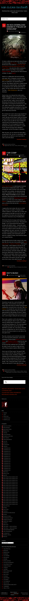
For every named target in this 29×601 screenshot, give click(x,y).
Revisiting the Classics (8, 517)
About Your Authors (7, 425)
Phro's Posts (5, 509)
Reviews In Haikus (7, 516)
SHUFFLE (5, 522)
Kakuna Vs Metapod (15, 243)
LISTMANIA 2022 (6, 465)
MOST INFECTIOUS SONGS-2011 (10, 480)
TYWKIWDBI (6, 586)
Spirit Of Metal (6, 577)
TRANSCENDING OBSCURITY (10, 584)
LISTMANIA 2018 (6, 458)
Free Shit (5, 441)
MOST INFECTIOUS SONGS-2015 (10, 487)
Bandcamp (5, 550)
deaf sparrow (6, 557)
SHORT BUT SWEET (7, 521)
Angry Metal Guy (6, 548)
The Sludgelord (6, 581)
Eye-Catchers (6, 437)
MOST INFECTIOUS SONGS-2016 (10, 488)
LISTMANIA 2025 (6, 470)
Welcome (5, 536)
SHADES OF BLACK (7, 519)
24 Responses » (23, 276)
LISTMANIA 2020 (6, 461)
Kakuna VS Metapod (18, 267)
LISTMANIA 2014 (6, 451)
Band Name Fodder (7, 429)
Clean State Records (7, 186)
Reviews (5, 514)
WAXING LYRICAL (7, 534)
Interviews (5, 443)
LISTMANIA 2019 (6, 460)
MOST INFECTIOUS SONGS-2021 (10, 497)
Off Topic (5, 507)
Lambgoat (5, 567)
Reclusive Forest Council (22, 372)
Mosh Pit (5, 475)
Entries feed (5, 416)
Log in (4, 414)
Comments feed (6, 418)
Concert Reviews (6, 434)
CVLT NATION (6, 555)
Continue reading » (22, 139)
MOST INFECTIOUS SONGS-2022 (10, 499)
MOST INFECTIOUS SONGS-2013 (10, 483)
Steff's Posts (5, 524)
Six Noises (5, 576)
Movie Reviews (6, 505)
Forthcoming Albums (7, 439)
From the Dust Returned (8, 562)
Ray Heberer (14, 63)
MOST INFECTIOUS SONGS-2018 (10, 492)
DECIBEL (5, 559)
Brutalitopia (5, 554)
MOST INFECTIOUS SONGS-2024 (10, 502)
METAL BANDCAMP (7, 571)
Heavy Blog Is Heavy (7, 564)
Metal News (17, 31)
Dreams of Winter (20, 371)
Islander (9, 144)
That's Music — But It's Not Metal (10, 528)
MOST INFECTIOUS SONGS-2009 (10, 477)
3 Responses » (23, 156)
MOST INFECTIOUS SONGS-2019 (10, 494)
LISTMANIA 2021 (6, 463)
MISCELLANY (6, 473)
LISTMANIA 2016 (6, 454)
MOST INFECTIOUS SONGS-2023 (10, 500)
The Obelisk (5, 579)
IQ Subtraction (6, 444)
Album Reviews (11, 31)
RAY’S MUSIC (12, 273)
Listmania (5, 446)
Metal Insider (6, 572)
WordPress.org (6, 419)
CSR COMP (12, 153)
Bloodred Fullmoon (12, 371)
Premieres (5, 511)
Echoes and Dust (7, 560)
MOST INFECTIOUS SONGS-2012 (10, 482)
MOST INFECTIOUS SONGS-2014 (10, 485)
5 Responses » (23, 32)
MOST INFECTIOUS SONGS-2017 (10, 490)
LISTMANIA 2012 (6, 448)
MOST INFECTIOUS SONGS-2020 (10, 495)
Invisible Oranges (7, 565)
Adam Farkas (11, 145)
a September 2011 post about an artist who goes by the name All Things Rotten (13, 66)
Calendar (5, 432)
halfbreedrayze (9, 372)
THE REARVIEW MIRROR (8, 529)
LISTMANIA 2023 (6, 466)
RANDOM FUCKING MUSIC (20, 275)
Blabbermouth (6, 552)
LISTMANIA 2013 (6, 449)
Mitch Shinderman (21, 145)
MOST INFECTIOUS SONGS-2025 (10, 504)
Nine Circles (6, 574)
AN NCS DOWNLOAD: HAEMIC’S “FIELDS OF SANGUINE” (16, 27)
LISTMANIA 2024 (6, 468)
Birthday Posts (6, 431)
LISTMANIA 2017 (6, 456)
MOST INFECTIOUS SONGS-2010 (10, 478)
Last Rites (5, 569)
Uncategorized (6, 533)
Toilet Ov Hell (6, 583)
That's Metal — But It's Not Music (10, 526)
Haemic (16, 145)
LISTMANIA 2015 (6, 453)
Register (5, 412)
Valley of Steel (6, 588)
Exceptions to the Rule (8, 436)
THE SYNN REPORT (7, 531)
